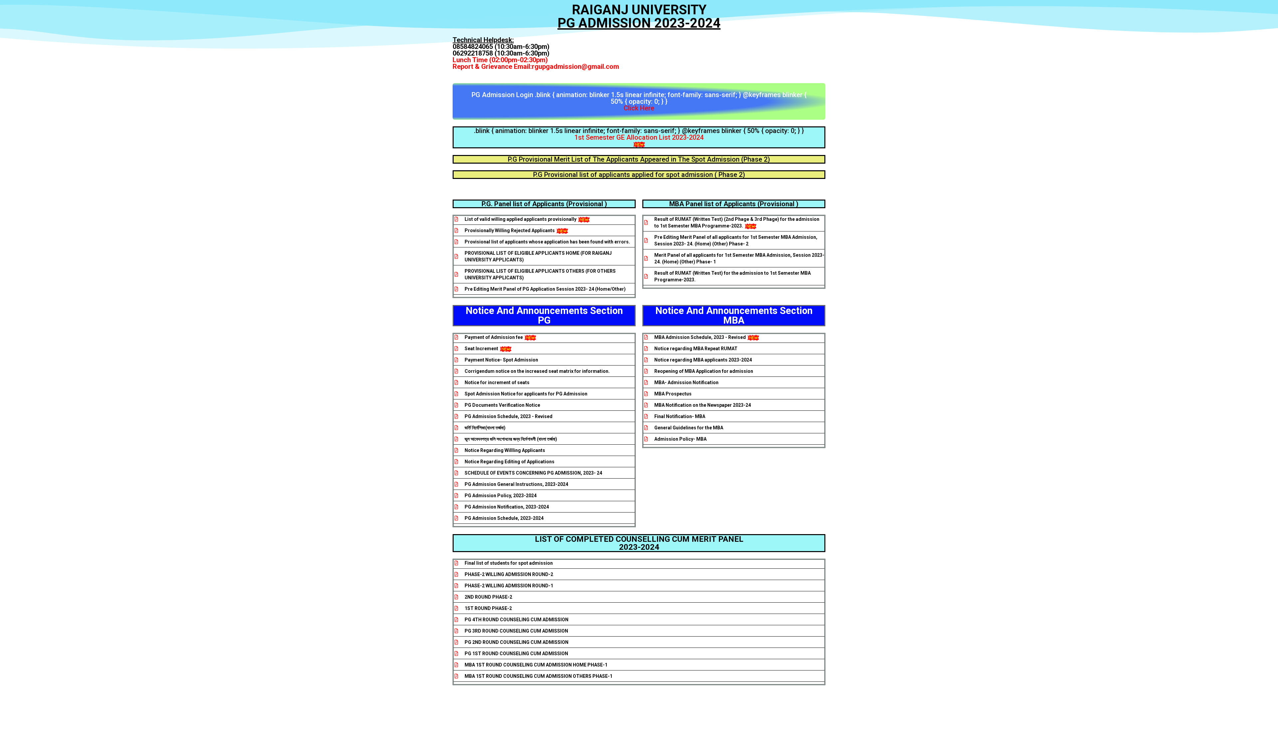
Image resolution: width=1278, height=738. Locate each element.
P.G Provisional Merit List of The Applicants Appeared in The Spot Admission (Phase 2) (639, 159)
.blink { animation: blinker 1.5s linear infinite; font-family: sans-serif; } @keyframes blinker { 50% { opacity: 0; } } (639, 134)
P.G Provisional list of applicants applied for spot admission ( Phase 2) (639, 175)
